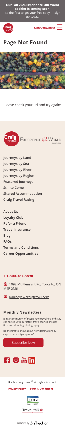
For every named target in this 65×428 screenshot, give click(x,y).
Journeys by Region (18, 175)
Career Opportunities (20, 253)
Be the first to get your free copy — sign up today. (32, 14)
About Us (10, 211)
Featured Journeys (18, 181)
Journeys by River (17, 169)
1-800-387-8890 (44, 28)
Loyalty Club (13, 217)
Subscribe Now (23, 342)
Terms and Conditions (21, 247)
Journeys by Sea (16, 163)
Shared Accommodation (22, 193)
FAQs (7, 241)
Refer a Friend (14, 223)
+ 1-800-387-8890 (18, 275)
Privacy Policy (17, 388)
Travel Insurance (17, 229)
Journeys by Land (17, 157)
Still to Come (13, 187)
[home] (8, 32)
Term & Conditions (41, 388)
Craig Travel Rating (18, 199)
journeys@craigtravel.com (29, 297)
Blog (6, 235)
